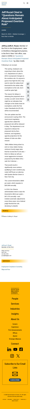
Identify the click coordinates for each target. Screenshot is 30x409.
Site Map (4, 399)
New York (4, 252)
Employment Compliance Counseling (12, 266)
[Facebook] (21, 350)
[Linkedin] (9, 350)
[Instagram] (12, 357)
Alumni (15, 336)
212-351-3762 (5, 254)
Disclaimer (10, 399)
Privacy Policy (16, 399)
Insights (15, 313)
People (15, 298)
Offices (15, 333)
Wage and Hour (5, 250)
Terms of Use (23, 399)
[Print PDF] (28, 96)
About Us (15, 319)
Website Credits (15, 400)
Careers (15, 324)
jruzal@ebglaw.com (6, 255)
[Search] (24, 3)
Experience (15, 327)
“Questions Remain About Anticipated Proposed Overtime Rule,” (15, 58)
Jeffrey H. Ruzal (6, 245)
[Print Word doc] (28, 99)
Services (15, 303)
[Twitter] (18, 357)
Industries (15, 308)
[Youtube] (15, 351)
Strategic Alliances (15, 339)
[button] (28, 83)
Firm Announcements (15, 330)
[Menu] (27, 3)
